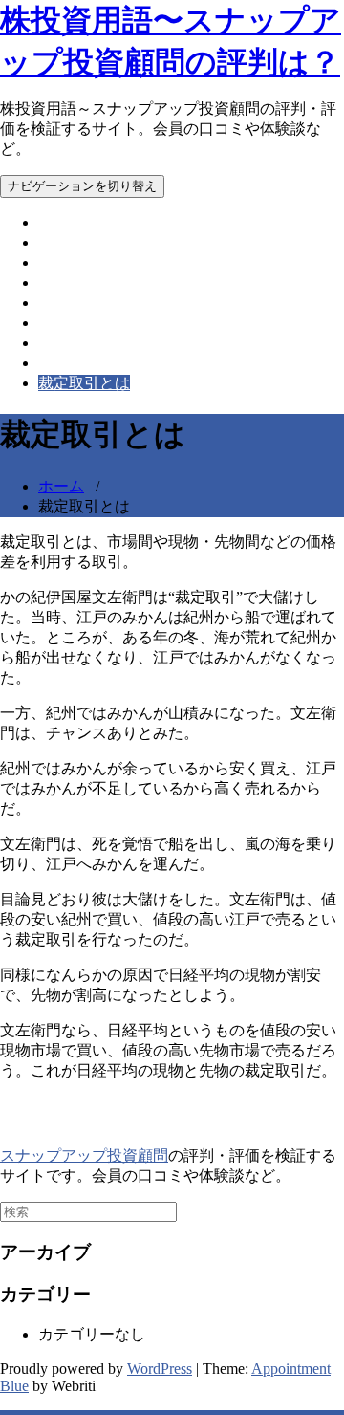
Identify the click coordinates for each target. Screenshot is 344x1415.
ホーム (61, 222)
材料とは (68, 343)
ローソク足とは (91, 262)
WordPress (159, 1369)
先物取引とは (84, 282)
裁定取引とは (84, 383)
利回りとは (76, 302)
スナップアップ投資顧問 (84, 1155)
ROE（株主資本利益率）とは (138, 242)
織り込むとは (84, 363)
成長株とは (76, 323)
